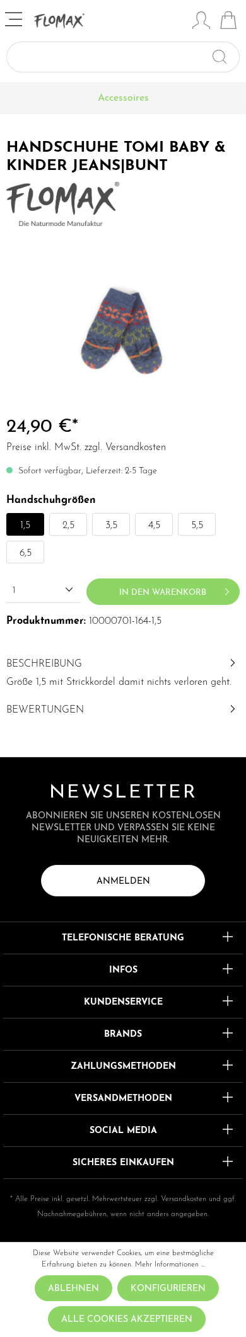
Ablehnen (73, 1289)
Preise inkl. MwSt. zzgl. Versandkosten (86, 448)
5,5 (197, 526)
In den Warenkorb (162, 593)
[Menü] (15, 21)
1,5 (25, 526)
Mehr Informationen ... (170, 1264)
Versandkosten (183, 1199)
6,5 (26, 553)
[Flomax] (62, 203)
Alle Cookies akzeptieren (126, 1319)
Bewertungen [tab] (45, 710)
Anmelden (123, 881)
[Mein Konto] (201, 22)
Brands (123, 1034)
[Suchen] (225, 57)
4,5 (154, 526)
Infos (123, 970)
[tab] (123, 671)
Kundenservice (123, 1002)
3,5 (111, 526)
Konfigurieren (168, 1289)
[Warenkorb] (228, 22)
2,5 (68, 526)
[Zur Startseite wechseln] (109, 21)
